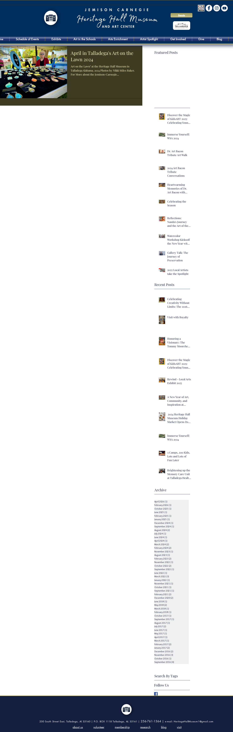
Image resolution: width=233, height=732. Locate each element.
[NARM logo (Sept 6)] (201, 8)
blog (163, 727)
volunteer (98, 727)
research (145, 727)
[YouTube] (224, 8)
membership (122, 727)
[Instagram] (216, 8)
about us (78, 727)
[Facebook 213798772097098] (209, 8)
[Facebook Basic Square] (156, 694)
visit (179, 727)
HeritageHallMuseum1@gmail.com (194, 721)
